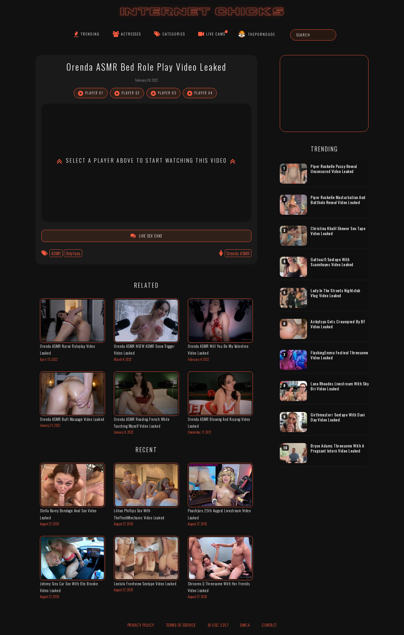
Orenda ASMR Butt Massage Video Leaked (72, 419)
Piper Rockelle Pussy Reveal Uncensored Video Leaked (334, 169)
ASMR (56, 253)
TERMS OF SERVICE (181, 625)
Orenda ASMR (238, 253)
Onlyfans (73, 253)
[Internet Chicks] (202, 17)
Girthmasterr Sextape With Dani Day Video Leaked (338, 417)
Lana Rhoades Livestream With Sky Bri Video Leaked (340, 386)
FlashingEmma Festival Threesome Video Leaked (339, 355)
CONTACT (269, 625)
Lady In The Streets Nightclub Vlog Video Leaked (336, 293)
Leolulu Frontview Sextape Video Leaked (145, 583)
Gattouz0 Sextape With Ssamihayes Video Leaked (332, 262)
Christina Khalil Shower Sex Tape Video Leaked (338, 231)
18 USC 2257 (218, 625)
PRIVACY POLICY (140, 625)
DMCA (245, 625)
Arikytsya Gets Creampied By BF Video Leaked (338, 324)
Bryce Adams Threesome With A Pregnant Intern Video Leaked (337, 448)
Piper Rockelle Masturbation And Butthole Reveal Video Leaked (338, 200)
